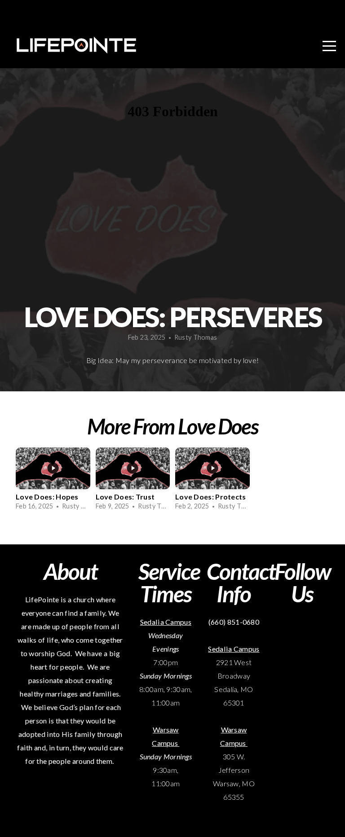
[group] (53, 481)
